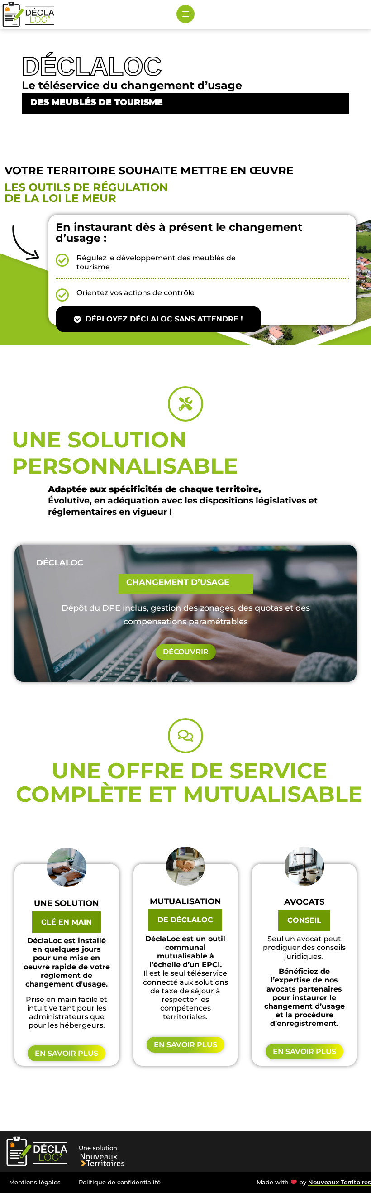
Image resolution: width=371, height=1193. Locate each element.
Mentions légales (35, 1182)
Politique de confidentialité (120, 1182)
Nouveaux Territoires (339, 1182)
